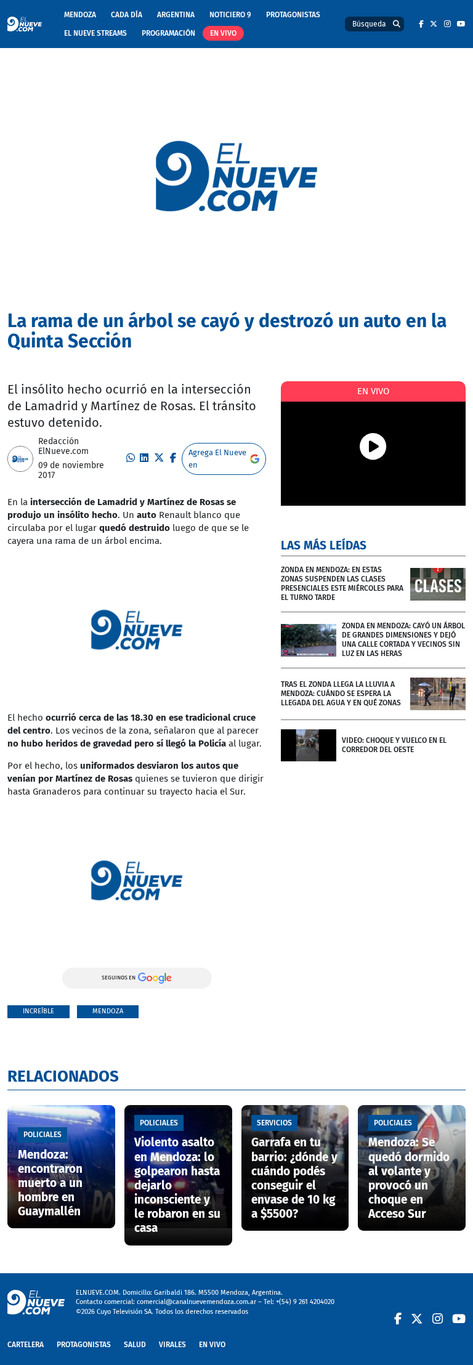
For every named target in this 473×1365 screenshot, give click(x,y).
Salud (135, 1344)
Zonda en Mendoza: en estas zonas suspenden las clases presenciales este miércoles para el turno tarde (342, 583)
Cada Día (126, 14)
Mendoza (80, 14)
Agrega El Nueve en (217, 458)
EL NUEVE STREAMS (95, 33)
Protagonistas (293, 14)
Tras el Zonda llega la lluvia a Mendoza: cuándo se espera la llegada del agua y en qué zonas (341, 693)
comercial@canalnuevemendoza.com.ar (196, 1302)
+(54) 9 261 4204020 (305, 1302)
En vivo (223, 33)
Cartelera (25, 1344)
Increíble (38, 1011)
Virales (172, 1344)
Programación (168, 33)
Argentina (176, 14)
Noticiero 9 (230, 14)
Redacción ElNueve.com (63, 446)
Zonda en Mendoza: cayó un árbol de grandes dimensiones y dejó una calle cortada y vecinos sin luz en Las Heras (403, 640)
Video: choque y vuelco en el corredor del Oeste (394, 745)
